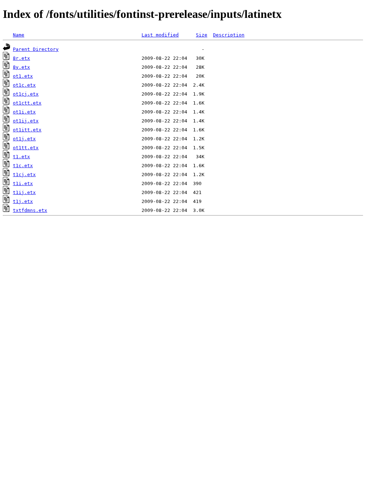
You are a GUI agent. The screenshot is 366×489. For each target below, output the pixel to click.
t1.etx (21, 156)
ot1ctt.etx (27, 103)
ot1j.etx (24, 138)
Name (18, 35)
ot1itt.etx (27, 129)
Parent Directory (36, 49)
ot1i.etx (24, 112)
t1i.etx (23, 183)
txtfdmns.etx (30, 210)
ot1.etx (23, 76)
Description (228, 35)
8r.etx (21, 58)
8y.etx (21, 67)
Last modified (160, 35)
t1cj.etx (24, 174)
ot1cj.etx (26, 94)
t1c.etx (23, 165)
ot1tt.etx (26, 147)
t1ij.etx (24, 192)
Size (201, 35)
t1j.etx (23, 201)
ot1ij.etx (26, 121)
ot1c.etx (24, 85)
